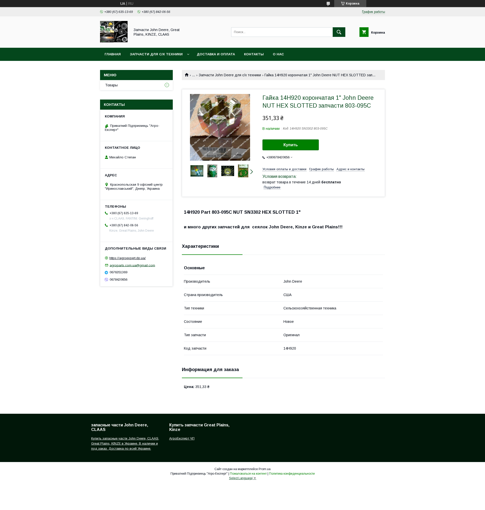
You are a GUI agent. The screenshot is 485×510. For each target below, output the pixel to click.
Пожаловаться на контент (248, 473)
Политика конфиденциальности (292, 473)
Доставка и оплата (216, 54)
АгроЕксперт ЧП (182, 438)
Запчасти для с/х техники (156, 54)
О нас (278, 54)
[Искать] (339, 32)
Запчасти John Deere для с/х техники (230, 75)
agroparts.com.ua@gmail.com (132, 265)
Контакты (254, 54)
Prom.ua (265, 469)
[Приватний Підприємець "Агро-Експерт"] (114, 41)
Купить (290, 145)
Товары (111, 85)
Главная (113, 54)
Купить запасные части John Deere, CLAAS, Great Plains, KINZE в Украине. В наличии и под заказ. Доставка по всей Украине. (125, 443)
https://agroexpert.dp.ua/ (127, 258)
